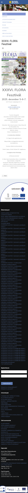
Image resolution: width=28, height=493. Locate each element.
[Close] (27, 485)
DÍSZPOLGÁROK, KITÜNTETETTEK (10, 213)
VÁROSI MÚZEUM (5, 416)
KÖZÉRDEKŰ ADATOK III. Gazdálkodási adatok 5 (13, 355)
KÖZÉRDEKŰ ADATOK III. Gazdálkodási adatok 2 (13, 350)
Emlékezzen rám (6, 379)
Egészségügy (4, 403)
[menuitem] (2, 2)
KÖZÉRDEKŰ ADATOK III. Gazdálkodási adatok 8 (13, 360)
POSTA (3, 411)
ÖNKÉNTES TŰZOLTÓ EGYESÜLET (10, 444)
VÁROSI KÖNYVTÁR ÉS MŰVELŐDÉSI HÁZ (12, 415)
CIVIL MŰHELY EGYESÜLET (8, 427)
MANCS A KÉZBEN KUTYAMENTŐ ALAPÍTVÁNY (13, 442)
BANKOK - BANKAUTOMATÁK (9, 401)
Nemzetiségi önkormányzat (8, 362)
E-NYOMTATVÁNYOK (6, 214)
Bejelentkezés (6, 383)
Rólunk (4, 25)
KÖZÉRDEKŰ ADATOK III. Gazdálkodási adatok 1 (13, 348)
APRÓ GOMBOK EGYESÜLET (8, 425)
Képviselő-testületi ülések (7, 220)
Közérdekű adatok (5, 223)
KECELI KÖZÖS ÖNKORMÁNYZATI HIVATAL (12, 218)
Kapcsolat (4, 16)
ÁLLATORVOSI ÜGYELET (7, 397)
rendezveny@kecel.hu (14, 107)
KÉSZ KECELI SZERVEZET (7, 441)
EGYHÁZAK (4, 429)
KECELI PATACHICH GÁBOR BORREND (11, 435)
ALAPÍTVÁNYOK (5, 423)
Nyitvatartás (5, 27)
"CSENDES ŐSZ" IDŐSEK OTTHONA (10, 396)
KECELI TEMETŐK (5, 439)
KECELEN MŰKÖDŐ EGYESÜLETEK (10, 434)
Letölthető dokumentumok (8, 19)
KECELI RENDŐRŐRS (6, 409)
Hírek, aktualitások (7, 33)
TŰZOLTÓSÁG (4, 413)
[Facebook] (3, 48)
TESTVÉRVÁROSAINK (6, 364)
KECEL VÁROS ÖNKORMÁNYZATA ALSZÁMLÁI (13, 216)
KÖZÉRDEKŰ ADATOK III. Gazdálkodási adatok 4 (13, 353)
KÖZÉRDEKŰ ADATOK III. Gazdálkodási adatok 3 (13, 352)
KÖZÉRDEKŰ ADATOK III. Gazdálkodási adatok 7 (13, 359)
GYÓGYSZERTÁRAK (6, 404)
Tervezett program (7, 22)
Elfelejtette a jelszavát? (7, 389)
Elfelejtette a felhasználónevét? (9, 387)
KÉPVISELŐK (4, 221)
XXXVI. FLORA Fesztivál (7, 36)
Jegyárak (4, 30)
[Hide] (26, 485)
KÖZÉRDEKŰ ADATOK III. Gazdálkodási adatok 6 (13, 357)
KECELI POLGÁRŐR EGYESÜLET (9, 437)
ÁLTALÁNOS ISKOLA (6, 399)
